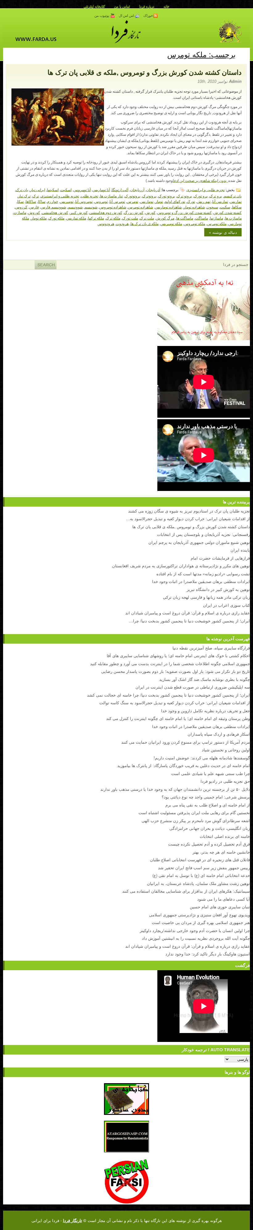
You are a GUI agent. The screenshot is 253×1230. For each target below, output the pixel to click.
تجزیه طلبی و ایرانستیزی (205, 189)
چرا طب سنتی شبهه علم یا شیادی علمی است (210, 773)
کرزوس (21, 206)
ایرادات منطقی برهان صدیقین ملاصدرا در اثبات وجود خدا (201, 726)
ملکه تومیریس (171, 223)
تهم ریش (203, 201)
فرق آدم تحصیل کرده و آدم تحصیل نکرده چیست (209, 844)
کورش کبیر (79, 212)
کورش (150, 212)
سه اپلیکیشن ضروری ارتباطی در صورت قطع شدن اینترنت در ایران (192, 687)
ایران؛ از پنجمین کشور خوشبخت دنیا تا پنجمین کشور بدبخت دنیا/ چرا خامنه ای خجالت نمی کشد (168, 695)
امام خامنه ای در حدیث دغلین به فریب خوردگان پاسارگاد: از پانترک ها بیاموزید (183, 765)
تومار (159, 201)
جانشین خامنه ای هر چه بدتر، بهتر (221, 852)
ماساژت (20, 212)
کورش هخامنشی (55, 212)
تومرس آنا (117, 201)
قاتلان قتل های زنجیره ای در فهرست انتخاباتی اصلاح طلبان (200, 859)
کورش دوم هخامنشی (105, 212)
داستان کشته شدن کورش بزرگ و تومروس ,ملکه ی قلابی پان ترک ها (145, 72)
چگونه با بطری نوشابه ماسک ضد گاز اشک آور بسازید (204, 679)
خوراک (148, 16)
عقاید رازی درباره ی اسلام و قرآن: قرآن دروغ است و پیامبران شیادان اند (187, 946)
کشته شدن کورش (228, 212)
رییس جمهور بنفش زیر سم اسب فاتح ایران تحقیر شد (204, 867)
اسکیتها (53, 189)
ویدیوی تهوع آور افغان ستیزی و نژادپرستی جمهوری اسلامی (199, 915)
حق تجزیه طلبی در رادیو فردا (225, 781)
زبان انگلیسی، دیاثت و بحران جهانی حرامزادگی (209, 828)
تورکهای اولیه (175, 201)
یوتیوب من (102, 16)
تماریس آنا (220, 201)
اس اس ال (127, 16)
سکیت (225, 206)
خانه (166, 6)
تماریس (236, 201)
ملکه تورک (56, 217)
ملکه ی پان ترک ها (145, 223)
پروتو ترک (184, 195)
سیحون (212, 206)
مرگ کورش (165, 217)
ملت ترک (147, 217)
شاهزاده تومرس (140, 206)
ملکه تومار (39, 217)
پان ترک (22, 189)
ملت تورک (130, 217)
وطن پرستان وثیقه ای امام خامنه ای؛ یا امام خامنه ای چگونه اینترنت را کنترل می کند (178, 718)
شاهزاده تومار (194, 206)
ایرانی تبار (37, 189)
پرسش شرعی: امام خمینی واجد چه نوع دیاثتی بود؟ (206, 797)
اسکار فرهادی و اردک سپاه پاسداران (219, 734)
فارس (34, 206)
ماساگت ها (184, 217)
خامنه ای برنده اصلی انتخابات (225, 836)
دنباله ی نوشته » (223, 232)
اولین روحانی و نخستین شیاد (226, 750)
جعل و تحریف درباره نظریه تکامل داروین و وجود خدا (205, 710)
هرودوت (122, 223)
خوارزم (52, 201)
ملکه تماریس (76, 217)
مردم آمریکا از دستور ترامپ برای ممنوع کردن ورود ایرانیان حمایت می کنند (185, 742)
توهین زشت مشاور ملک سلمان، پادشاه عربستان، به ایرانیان (198, 883)
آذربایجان (153, 189)
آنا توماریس (101, 189)
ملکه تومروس (194, 223)
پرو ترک (215, 195)
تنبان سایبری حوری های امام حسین (220, 907)
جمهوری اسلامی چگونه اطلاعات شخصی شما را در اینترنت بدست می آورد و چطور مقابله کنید (170, 663)
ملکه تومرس (216, 223)
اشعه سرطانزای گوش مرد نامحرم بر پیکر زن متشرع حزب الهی (196, 820)
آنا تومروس (82, 189)
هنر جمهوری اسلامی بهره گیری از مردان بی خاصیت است (201, 922)
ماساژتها (216, 217)
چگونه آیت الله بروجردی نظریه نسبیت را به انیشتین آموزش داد (196, 938)
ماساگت (201, 217)
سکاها (237, 206)
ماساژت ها (233, 217)
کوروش (34, 212)
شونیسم (91, 206)
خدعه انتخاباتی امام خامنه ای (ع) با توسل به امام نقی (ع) (201, 875)
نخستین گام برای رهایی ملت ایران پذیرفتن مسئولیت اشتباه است (194, 812)
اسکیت (66, 189)
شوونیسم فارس (53, 206)
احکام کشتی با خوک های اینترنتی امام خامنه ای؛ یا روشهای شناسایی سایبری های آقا (178, 655)
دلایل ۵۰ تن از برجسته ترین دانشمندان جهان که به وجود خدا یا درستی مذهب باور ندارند (175, 789)
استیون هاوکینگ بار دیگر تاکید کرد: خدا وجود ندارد (207, 954)
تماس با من (122, 6)
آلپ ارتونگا (120, 189)
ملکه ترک (113, 217)
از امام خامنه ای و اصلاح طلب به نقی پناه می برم (207, 805)
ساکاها (31, 201)
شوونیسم (75, 206)
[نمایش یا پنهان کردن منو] (243, 53)
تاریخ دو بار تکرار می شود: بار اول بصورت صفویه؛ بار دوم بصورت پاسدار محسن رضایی (175, 671)
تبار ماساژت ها (111, 195)
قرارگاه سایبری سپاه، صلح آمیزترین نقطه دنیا (211, 648)
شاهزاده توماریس (168, 206)
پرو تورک (201, 195)
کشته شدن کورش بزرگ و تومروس (184, 212)
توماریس (146, 201)
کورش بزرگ (133, 212)
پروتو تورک (166, 195)
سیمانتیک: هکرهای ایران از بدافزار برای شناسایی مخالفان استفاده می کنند (186, 891)
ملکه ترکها (96, 217)
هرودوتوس (105, 223)
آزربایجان (137, 189)
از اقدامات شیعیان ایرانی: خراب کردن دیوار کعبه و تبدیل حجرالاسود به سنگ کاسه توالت (174, 702)
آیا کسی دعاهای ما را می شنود (223, 899)
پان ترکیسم (233, 195)
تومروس (101, 201)
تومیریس (66, 201)
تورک (191, 201)
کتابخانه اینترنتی (94, 6)
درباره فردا (146, 6)
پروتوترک (149, 195)
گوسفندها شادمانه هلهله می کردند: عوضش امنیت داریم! (202, 758)
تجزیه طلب (89, 195)
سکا (20, 201)
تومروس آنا (84, 201)
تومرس (132, 201)
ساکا (41, 201)
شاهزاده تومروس (112, 206)
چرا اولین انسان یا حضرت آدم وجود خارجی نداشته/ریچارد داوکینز (195, 930)
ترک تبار (24, 195)
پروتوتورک (132, 195)
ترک (35, 195)
